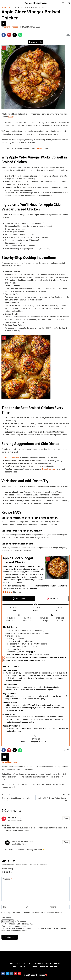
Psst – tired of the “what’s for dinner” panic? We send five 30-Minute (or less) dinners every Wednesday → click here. (34, 659)
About (48, 963)
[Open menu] (64, 3)
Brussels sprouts (48, 469)
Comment (7, 879)
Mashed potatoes (12, 458)
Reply (66, 818)
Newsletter (38, 963)
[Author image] (35, 23)
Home (12, 963)
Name (4, 907)
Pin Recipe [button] (54, 598)
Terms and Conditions (49, 966)
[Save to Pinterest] (9, 35)
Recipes (27, 963)
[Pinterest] (15, 973)
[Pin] (4, 48)
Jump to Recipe (37, 42)
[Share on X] (14, 35)
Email (28, 907)
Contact (57, 963)
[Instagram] (11, 973)
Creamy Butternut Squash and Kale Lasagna (15, 798)
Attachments (6, 917)
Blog (19, 963)
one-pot (40, 148)
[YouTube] (19, 973)
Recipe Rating (7, 869)
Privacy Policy (19, 966)
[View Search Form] (69, 3)
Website (52, 907)
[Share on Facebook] (3, 35)
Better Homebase (11, 27)
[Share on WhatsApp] (20, 35)
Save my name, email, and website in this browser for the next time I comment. (33, 913)
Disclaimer (32, 966)
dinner (10, 117)
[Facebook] (3, 973)
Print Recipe (20, 598)
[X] (7, 973)
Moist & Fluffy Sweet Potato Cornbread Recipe (54, 798)
